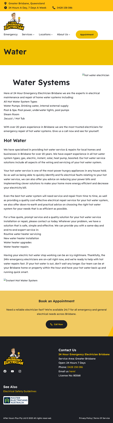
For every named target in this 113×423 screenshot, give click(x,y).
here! (72, 371)
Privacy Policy (85, 418)
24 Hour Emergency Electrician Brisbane (84, 354)
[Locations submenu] (52, 34)
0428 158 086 (75, 367)
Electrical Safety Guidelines (19, 391)
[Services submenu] (33, 34)
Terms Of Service (102, 418)
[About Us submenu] (69, 34)
